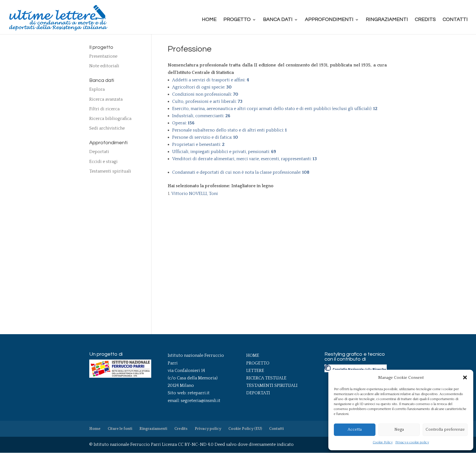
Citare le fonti (120, 429)
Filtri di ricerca (104, 108)
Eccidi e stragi (103, 161)
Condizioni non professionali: (205, 94)
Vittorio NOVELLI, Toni (194, 193)
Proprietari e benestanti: (198, 144)
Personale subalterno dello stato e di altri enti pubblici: (229, 130)
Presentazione (103, 56)
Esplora (97, 89)
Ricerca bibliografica (110, 118)
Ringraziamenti (387, 20)
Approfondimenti (329, 20)
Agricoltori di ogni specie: (202, 87)
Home (209, 20)
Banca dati (278, 20)
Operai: (183, 122)
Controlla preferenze (445, 429)
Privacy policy (208, 429)
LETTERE (255, 370)
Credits (425, 20)
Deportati (99, 151)
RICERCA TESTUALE (266, 378)
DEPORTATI (258, 392)
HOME (252, 355)
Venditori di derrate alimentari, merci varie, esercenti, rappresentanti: (244, 158)
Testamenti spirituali (110, 171)
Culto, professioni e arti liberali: (207, 101)
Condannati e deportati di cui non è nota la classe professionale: (240, 172)
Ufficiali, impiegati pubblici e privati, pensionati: (224, 151)
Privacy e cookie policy (412, 442)
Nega (399, 429)
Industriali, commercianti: (201, 115)
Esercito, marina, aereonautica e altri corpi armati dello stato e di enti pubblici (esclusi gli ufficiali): (274, 108)
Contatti (455, 20)
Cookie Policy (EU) (245, 429)
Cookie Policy (383, 442)
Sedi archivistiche (107, 128)
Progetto (237, 20)
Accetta (355, 429)
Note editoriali (104, 65)
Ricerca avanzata (106, 99)
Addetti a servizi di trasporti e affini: (210, 79)
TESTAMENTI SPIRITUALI (272, 385)
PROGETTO (257, 363)
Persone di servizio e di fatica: (205, 137)
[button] (465, 377)
